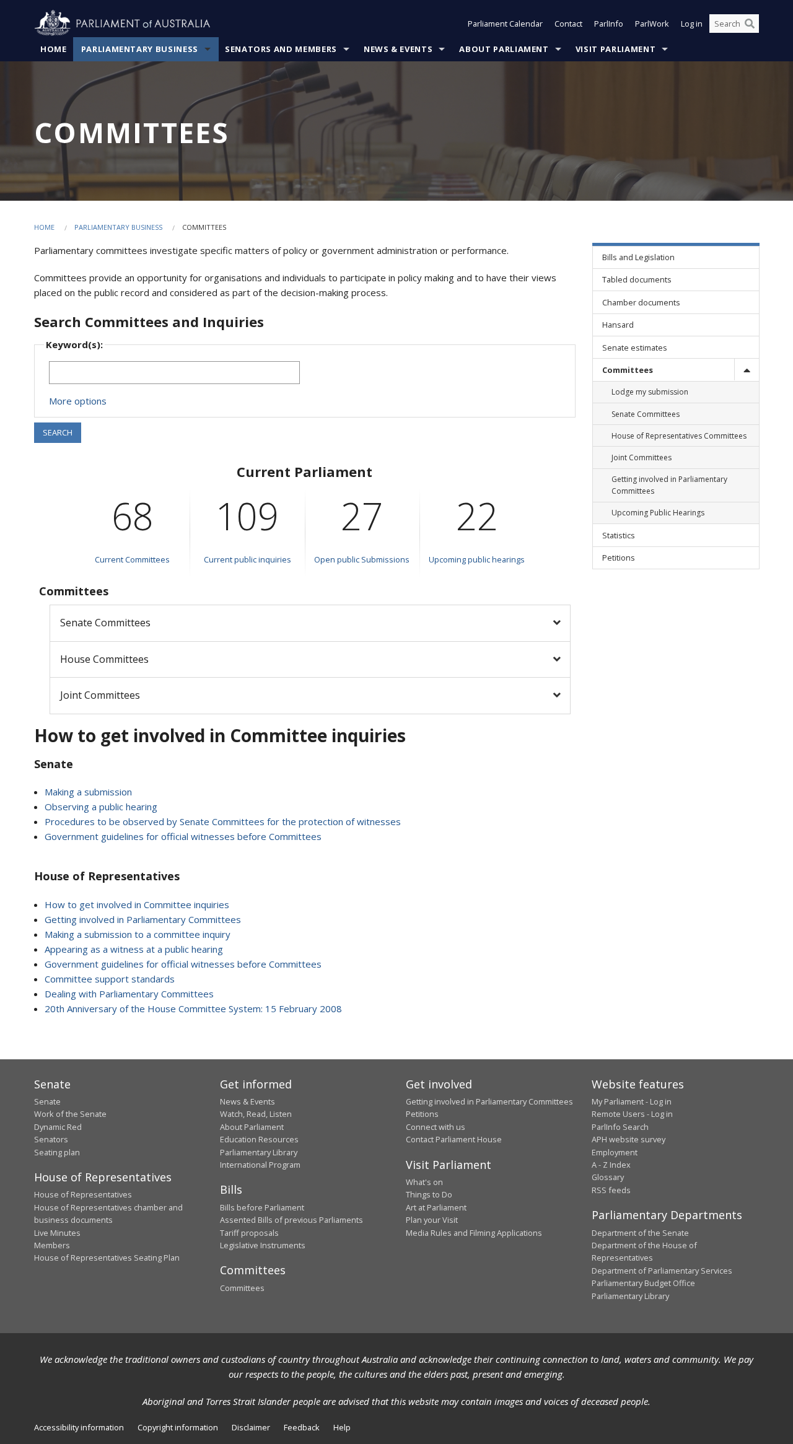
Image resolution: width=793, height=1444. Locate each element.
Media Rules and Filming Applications (474, 1232)
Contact (568, 23)
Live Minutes (57, 1232)
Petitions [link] (618, 557)
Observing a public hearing (101, 806)
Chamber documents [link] (641, 302)
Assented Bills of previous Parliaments (291, 1219)
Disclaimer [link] (251, 1427)
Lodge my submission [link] (649, 392)
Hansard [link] (618, 324)
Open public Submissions (362, 559)
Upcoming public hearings (477, 559)
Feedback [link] (302, 1427)
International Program (260, 1164)
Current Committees (132, 559)
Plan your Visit (432, 1219)
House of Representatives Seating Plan (107, 1257)
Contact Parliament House (454, 1139)
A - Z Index (611, 1164)
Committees (242, 1287)
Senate (47, 1101)
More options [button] (78, 401)
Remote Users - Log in (632, 1113)
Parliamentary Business (139, 49)
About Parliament (503, 49)
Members (52, 1245)
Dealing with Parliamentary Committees (129, 993)
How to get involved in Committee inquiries (137, 904)
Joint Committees (100, 695)
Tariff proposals (249, 1232)
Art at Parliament (436, 1207)
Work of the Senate (70, 1113)
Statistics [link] (618, 535)
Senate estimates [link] (634, 347)
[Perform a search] (749, 23)
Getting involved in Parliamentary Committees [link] (669, 485)
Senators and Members (281, 49)
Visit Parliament (615, 49)
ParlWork (652, 23)
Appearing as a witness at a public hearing (134, 949)
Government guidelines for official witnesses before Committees (183, 836)
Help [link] (342, 1427)
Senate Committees (105, 622)
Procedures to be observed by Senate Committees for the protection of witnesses (223, 821)
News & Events (398, 49)
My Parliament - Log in (632, 1101)
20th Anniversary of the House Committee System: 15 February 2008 (193, 1008)
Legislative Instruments (262, 1245)
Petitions (422, 1113)
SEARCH (57, 432)
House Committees (104, 659)
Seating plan (57, 1152)
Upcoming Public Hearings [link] (657, 512)
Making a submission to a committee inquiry (137, 934)
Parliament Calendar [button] (505, 23)
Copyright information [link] (178, 1427)
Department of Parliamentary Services (662, 1270)
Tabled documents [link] (637, 279)
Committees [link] (627, 369)
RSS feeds (611, 1190)
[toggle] (746, 369)
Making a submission (88, 791)
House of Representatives (83, 1194)
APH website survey (628, 1139)
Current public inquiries (247, 559)
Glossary (608, 1177)
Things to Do (429, 1194)
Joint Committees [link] (641, 457)
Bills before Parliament (262, 1207)
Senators (51, 1139)
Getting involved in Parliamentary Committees (143, 919)
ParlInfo (608, 23)
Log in (692, 23)
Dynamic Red (58, 1126)
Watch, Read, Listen (256, 1113)
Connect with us (435, 1126)
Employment (614, 1152)
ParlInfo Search (620, 1126)
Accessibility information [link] (79, 1427)
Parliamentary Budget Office (643, 1283)
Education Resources (259, 1139)
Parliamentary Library (258, 1152)
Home (53, 49)
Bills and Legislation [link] (638, 257)
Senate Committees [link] (645, 414)
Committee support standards (110, 979)
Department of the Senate (640, 1232)
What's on (424, 1182)
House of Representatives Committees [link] (679, 436)
